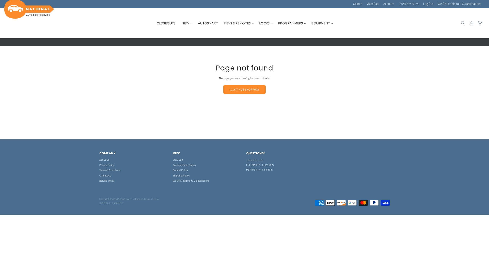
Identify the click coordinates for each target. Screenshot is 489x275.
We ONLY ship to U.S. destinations (459, 4)
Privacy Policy (106, 165)
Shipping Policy (181, 176)
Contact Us (105, 176)
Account (388, 4)
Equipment (321, 23)
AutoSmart (208, 23)
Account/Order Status (184, 165)
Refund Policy (180, 170)
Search (357, 4)
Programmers (291, 23)
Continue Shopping (244, 89)
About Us (104, 160)
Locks (264, 23)
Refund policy (106, 181)
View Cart (373, 4)
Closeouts (166, 23)
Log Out (428, 4)
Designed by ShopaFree (111, 203)
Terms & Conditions (109, 170)
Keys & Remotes (238, 23)
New (186, 23)
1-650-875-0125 (409, 4)
